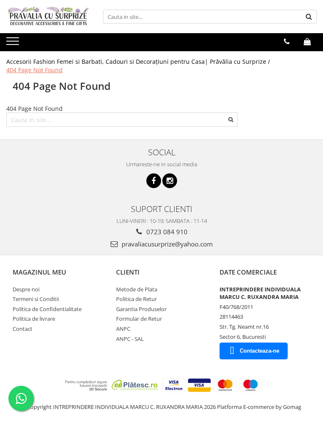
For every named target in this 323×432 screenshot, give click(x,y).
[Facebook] (153, 180)
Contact (22, 329)
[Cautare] (309, 17)
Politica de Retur (136, 299)
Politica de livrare (34, 318)
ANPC (123, 329)
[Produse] (13, 43)
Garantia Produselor (141, 309)
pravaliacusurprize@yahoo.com (166, 244)
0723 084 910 (166, 232)
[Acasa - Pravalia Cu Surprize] (48, 16)
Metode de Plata (136, 289)
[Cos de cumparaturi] (307, 41)
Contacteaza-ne (259, 351)
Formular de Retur (139, 318)
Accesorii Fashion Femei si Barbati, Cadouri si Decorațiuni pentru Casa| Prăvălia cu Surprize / (139, 61)
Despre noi (26, 289)
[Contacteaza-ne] (286, 41)
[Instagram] (169, 180)
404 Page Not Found (34, 70)
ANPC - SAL (130, 339)
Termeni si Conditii (36, 299)
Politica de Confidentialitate (47, 309)
